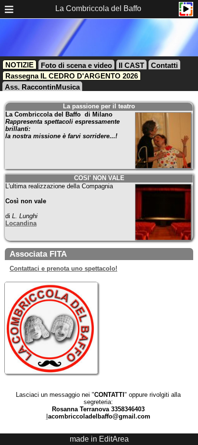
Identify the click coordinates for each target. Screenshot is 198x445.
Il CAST (131, 65)
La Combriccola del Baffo (98, 8)
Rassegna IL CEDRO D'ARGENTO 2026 (71, 76)
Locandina (21, 223)
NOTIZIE (19, 65)
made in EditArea (99, 439)
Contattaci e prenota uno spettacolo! (63, 268)
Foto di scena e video (76, 65)
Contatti (164, 65)
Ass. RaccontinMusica (42, 87)
